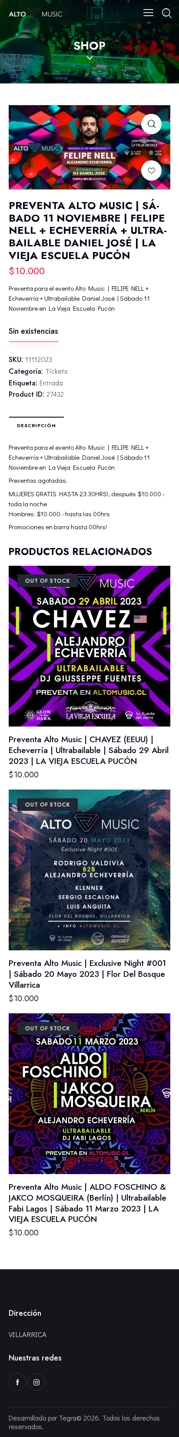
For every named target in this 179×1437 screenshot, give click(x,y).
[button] (151, 124)
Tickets (56, 370)
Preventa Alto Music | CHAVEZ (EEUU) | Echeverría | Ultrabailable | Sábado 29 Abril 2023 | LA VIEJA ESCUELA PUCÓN (89, 750)
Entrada (51, 382)
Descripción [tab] (36, 425)
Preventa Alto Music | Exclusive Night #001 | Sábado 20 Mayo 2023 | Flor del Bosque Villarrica (87, 974)
